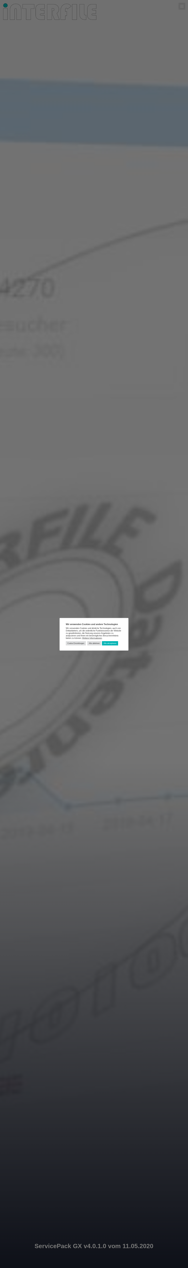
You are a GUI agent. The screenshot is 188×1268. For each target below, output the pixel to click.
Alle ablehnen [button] (94, 643)
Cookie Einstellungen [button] (75, 643)
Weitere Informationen (92, 638)
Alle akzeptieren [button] (110, 643)
